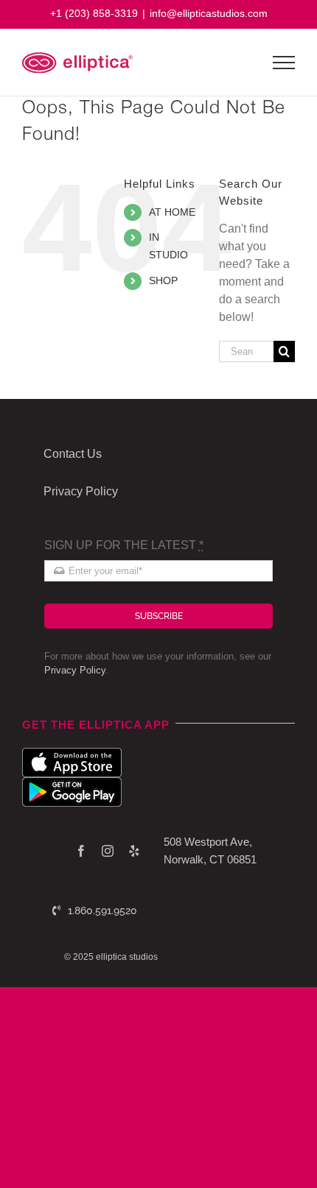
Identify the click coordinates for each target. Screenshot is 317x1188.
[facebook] (81, 851)
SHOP (163, 280)
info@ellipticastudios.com (209, 13)
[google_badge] (72, 783)
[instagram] (108, 851)
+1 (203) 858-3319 (94, 13)
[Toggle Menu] (284, 62)
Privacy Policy (74, 670)
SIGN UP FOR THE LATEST (123, 545)
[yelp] (134, 851)
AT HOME (172, 212)
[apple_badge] (72, 753)
